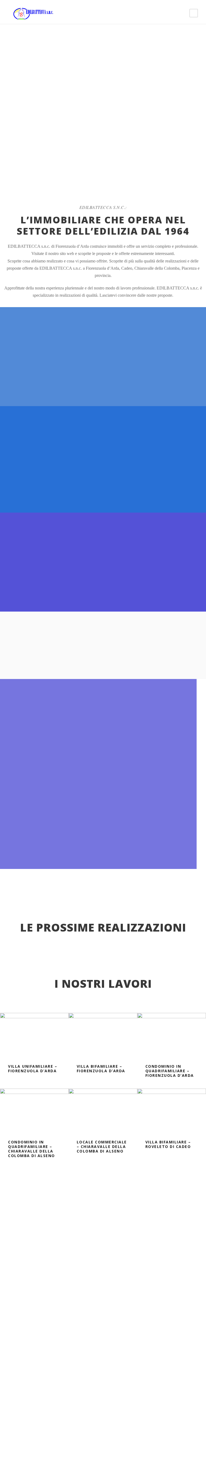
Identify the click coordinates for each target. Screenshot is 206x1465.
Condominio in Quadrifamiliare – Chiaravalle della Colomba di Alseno (31, 1148)
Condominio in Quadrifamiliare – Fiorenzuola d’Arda (169, 1071)
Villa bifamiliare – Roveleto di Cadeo (168, 1144)
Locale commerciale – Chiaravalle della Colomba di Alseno (102, 1146)
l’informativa (59, 1356)
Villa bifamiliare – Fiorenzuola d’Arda (101, 1068)
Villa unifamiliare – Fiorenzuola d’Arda (32, 1068)
